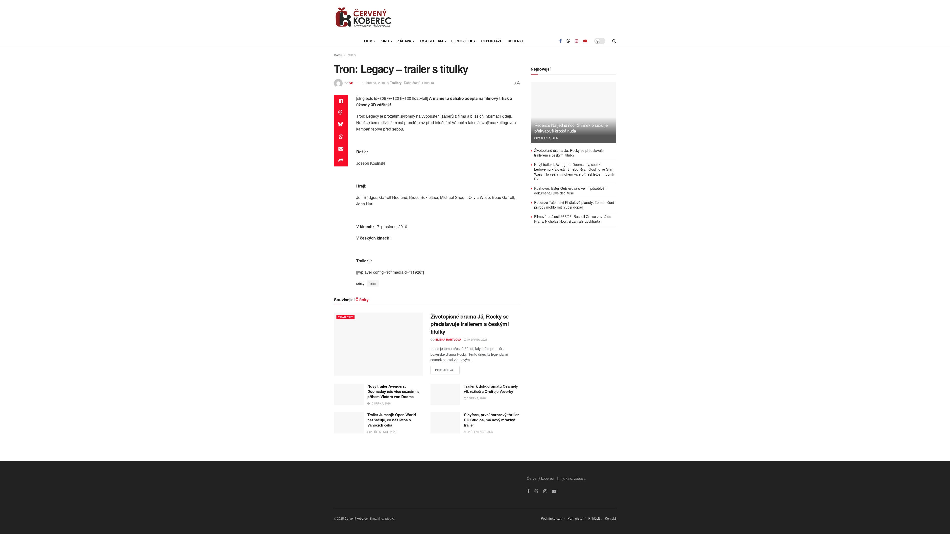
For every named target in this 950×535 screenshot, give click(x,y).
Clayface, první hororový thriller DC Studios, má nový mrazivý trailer (491, 420)
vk (351, 82)
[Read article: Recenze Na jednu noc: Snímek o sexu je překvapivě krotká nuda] (573, 112)
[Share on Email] (341, 149)
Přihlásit (594, 518)
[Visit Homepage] (363, 17)
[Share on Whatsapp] (341, 137)
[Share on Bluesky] (341, 125)
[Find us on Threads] (568, 41)
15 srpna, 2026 (380, 403)
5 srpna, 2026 (476, 398)
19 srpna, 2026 (476, 339)
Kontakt (610, 518)
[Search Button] (614, 41)
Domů (338, 55)
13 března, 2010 (373, 82)
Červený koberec (356, 518)
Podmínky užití (552, 518)
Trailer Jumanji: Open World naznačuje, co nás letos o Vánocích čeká (391, 420)
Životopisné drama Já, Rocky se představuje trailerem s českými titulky (469, 324)
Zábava (404, 40)
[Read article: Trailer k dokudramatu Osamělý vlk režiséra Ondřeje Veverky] (445, 394)
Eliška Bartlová (448, 339)
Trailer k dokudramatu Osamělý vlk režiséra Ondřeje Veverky (491, 388)
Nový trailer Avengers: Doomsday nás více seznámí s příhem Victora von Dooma (393, 391)
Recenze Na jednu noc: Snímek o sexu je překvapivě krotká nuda (571, 128)
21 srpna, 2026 (547, 138)
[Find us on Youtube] (585, 41)
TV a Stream (431, 40)
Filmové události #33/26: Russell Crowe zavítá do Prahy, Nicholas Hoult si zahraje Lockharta (572, 219)
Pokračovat (447, 369)
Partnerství (575, 518)
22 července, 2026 (479, 432)
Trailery (351, 55)
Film (368, 40)
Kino (384, 40)
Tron (372, 283)
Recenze (516, 40)
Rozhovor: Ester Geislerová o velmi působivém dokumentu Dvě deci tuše (570, 191)
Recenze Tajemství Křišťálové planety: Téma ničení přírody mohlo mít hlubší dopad (574, 205)
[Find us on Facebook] (560, 41)
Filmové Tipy (463, 40)
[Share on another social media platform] (341, 160)
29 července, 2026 (383, 432)
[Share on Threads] (341, 113)
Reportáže (491, 40)
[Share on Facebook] (341, 101)
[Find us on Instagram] (576, 41)
